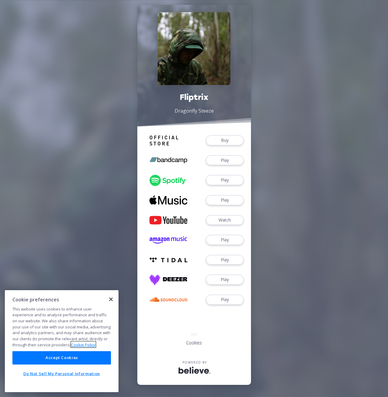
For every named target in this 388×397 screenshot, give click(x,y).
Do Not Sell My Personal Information (61, 373)
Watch (225, 220)
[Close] (111, 299)
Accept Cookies (61, 357)
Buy (225, 140)
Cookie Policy (83, 344)
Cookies (194, 342)
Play (225, 160)
